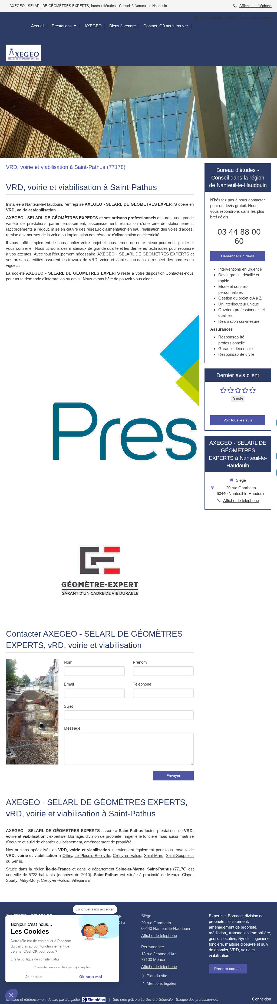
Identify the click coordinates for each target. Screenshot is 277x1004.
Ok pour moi (90, 977)
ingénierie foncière (141, 836)
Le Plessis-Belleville (92, 855)
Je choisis (33, 977)
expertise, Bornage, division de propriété (86, 836)
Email (69, 684)
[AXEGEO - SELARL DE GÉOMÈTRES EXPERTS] (23, 59)
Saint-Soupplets (180, 855)
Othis (67, 855)
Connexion (261, 999)
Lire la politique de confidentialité (35, 959)
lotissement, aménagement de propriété (96, 842)
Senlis (16, 861)
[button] (11, 994)
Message (72, 728)
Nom (68, 662)
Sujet (68, 706)
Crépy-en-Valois (127, 855)
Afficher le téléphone (255, 6)
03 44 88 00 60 (239, 236)
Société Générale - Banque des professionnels (182, 1000)
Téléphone (142, 684)
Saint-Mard (153, 855)
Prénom (140, 662)
